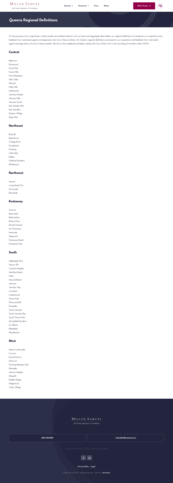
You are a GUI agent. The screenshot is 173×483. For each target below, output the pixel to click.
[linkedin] (89, 457)
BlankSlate (106, 473)
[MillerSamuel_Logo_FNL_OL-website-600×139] (24, 3)
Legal (93, 467)
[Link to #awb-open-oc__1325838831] (160, 6)
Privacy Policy (83, 467)
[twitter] (83, 457)
